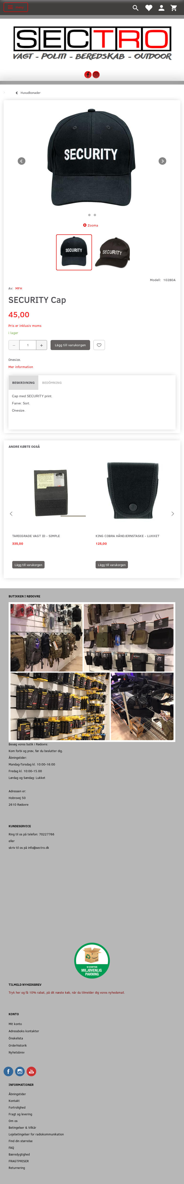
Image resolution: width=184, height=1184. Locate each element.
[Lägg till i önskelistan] (99, 345)
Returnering (17, 1168)
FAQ (11, 1147)
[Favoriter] (148, 7)
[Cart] (173, 7)
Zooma (93, 225)
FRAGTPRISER (19, 1161)
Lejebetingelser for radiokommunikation (36, 1134)
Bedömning (52, 382)
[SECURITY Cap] (92, 161)
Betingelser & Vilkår (22, 1127)
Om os (13, 1121)
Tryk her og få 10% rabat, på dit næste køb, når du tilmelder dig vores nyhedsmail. (67, 992)
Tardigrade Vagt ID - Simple (36, 535)
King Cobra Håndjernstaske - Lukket (127, 535)
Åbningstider (17, 1094)
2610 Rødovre (19, 804)
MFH (18, 288)
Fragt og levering (20, 1114)
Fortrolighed (17, 1107)
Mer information (20, 366)
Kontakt (14, 1101)
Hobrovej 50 (17, 798)
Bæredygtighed (19, 1154)
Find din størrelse (21, 1141)
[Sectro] (92, 42)
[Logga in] (161, 7)
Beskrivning (23, 382)
